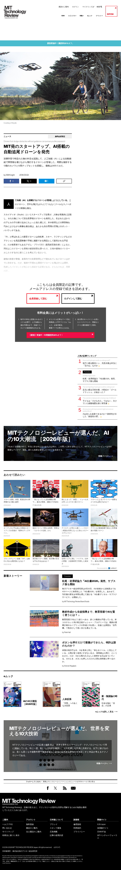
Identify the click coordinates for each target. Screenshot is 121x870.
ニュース (7, 136)
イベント (99, 16)
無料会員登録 (73, 790)
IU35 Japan (101, 824)
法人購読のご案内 (33, 832)
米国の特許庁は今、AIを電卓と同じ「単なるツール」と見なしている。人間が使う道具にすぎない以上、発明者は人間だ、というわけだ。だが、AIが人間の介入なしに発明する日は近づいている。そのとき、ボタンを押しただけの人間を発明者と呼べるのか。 (89, 656)
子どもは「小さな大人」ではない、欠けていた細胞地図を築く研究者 (100, 400)
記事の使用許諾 (56, 835)
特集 (82, 16)
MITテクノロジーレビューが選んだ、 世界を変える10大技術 (59, 731)
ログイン (75, 7)
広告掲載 (53, 832)
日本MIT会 (101, 832)
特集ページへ (104, 456)
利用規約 (77, 828)
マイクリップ (87, 7)
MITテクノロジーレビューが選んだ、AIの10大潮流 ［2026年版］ (58, 436)
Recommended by (102, 568)
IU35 (63, 16)
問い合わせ (7, 828)
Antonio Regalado (70, 666)
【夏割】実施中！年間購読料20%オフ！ (46, 335)
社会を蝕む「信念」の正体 (109, 701)
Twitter (55, 790)
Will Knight (10, 175)
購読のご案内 (64, 7)
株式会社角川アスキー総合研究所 (25, 851)
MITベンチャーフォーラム (107, 836)
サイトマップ (8, 832)
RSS (64, 790)
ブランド (53, 824)
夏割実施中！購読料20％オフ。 (60, 43)
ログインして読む (73, 298)
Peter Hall (67, 632)
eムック (89, 16)
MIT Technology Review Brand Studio (76, 601)
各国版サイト (103, 828)
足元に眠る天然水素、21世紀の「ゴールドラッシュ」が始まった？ (99, 389)
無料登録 (110, 14)
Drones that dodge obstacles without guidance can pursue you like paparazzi (34, 141)
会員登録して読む (38, 298)
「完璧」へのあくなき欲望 (70, 702)
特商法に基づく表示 (10, 835)
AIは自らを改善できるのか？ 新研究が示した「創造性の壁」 (100, 412)
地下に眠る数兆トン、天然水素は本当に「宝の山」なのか (100, 363)
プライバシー (79, 832)
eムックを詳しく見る (104, 712)
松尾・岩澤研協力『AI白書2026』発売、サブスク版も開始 (100, 376)
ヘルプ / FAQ (7, 824)
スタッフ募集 (55, 828)
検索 (98, 7)
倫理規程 (77, 824)
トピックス (72, 16)
